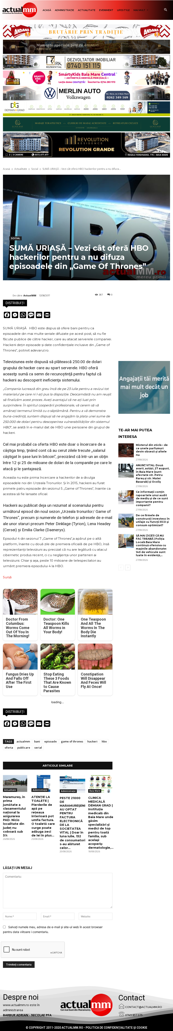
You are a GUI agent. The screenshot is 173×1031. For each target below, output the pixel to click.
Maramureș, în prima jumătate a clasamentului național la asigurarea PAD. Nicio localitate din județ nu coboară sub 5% (14, 816)
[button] (165, 10)
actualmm (23, 741)
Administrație (40, 790)
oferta (9, 747)
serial (38, 747)
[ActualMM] (8, 295)
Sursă (7, 577)
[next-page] (127, 567)
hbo (104, 741)
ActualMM (29, 295)
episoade (50, 741)
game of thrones (72, 741)
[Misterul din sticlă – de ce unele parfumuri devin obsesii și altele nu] (126, 450)
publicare (23, 747)
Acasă (6, 169)
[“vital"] (144, 387)
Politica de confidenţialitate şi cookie (116, 1027)
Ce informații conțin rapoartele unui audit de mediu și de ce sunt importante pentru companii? (152, 498)
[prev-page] (121, 567)
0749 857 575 (134, 1015)
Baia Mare (94, 790)
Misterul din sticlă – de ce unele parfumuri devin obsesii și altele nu (152, 449)
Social (34, 169)
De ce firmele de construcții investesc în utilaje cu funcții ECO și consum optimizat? (153, 520)
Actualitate (20, 169)
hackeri (92, 741)
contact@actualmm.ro (143, 1007)
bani (37, 741)
